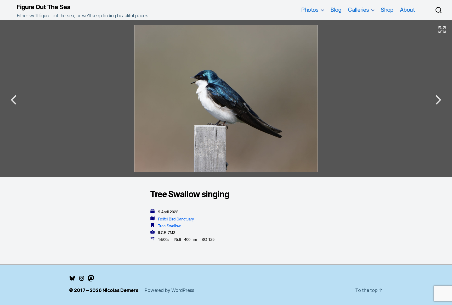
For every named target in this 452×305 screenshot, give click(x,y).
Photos (310, 10)
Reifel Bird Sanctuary (176, 218)
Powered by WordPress (169, 290)
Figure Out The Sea (43, 7)
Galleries (358, 10)
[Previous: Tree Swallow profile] (13, 99)
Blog (336, 10)
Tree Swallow (169, 225)
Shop (387, 10)
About (407, 10)
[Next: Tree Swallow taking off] (438, 99)
